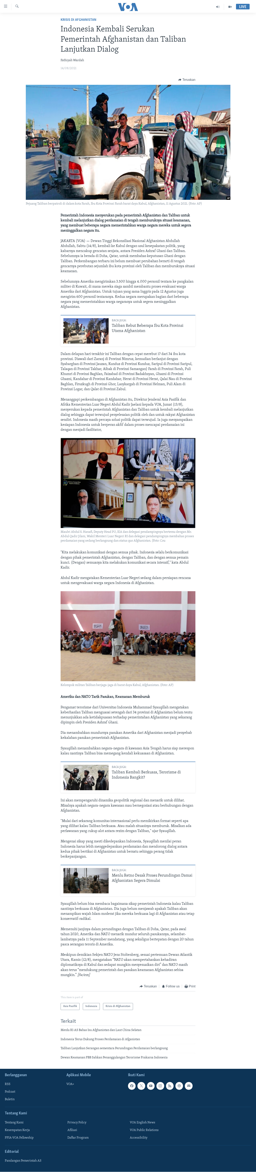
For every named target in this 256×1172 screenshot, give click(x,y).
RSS (7, 1084)
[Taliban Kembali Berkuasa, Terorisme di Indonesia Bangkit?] (86, 777)
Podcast (10, 1091)
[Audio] (218, 7)
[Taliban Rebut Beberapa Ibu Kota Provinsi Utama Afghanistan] (86, 331)
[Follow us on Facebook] (132, 1086)
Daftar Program (78, 1137)
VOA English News (142, 1122)
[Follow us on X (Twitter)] (141, 1086)
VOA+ (70, 1084)
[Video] (230, 7)
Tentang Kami (14, 1122)
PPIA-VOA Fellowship (19, 1137)
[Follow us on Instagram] (160, 1086)
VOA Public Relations (144, 1130)
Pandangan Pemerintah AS (23, 1160)
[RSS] (170, 1086)
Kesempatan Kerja (17, 1130)
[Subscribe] (188, 1086)
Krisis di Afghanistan (78, 20)
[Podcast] (179, 1086)
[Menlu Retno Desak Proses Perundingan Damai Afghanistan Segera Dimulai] (86, 880)
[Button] (186, 79)
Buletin (10, 1099)
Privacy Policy (76, 1122)
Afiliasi (72, 1130)
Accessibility (138, 1137)
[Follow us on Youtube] (151, 1086)
